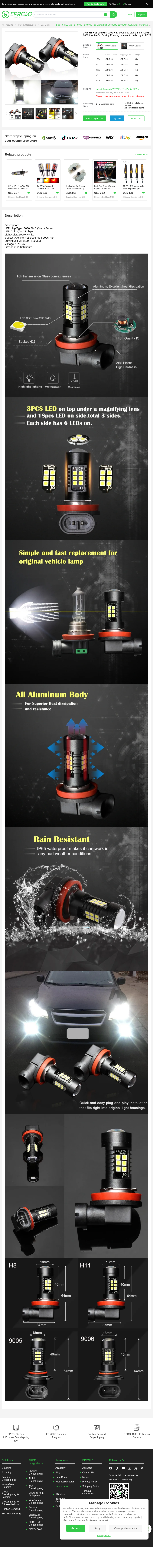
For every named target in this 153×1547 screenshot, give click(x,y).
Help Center (61, 1477)
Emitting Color (87, 46)
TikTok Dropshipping (36, 1479)
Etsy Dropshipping (36, 1487)
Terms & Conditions (88, 1492)
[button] (117, 1468)
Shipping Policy (90, 1486)
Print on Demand (11, 1509)
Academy (60, 1468)
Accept (75, 1528)
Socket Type (86, 55)
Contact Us (88, 1472)
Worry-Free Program (8, 1485)
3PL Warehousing (11, 1513)
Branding (7, 1472)
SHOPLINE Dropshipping (36, 1523)
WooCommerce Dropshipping (37, 1501)
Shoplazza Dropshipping (36, 1516)
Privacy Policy (104, 1535)
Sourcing (6, 1468)
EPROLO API (36, 1529)
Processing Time (88, 104)
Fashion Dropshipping (9, 1478)
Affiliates (60, 1494)
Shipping (87, 89)
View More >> (141, 154)
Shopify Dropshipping (36, 1472)
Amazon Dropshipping (36, 1508)
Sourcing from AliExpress (36, 1494)
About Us (87, 1468)
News (85, 1477)
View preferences (125, 1528)
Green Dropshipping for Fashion (10, 1494)
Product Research (65, 1481)
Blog (57, 1472)
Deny (97, 1528)
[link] (8, 25)
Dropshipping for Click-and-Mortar (10, 1503)
